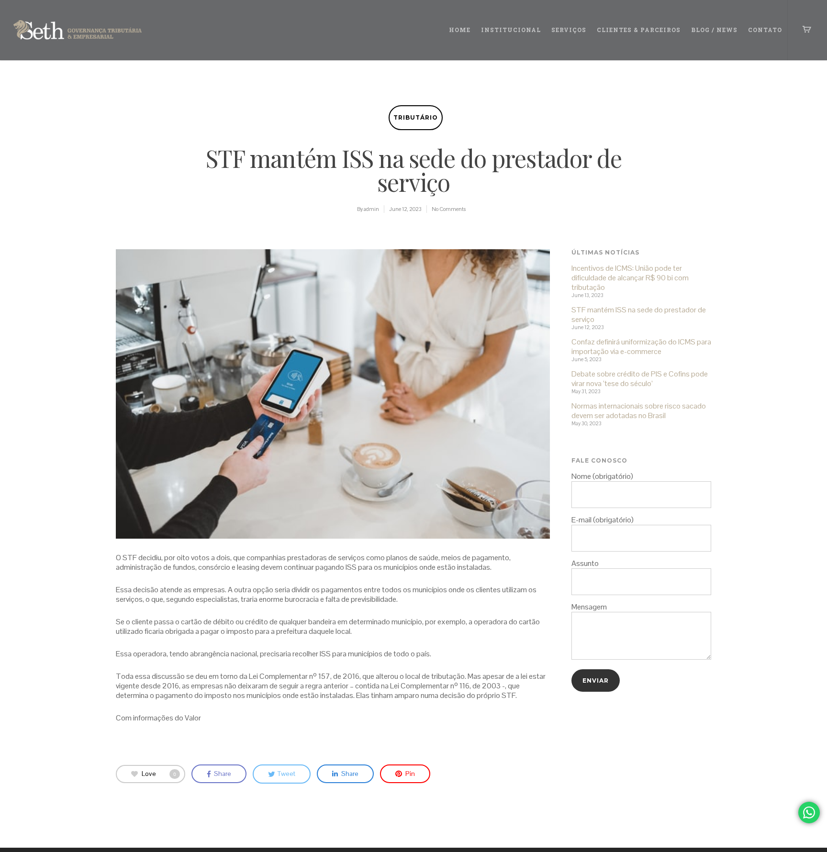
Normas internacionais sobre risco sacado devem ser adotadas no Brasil (638, 410)
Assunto (585, 563)
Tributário (415, 117)
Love (159, 773)
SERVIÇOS (568, 29)
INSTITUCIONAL (511, 29)
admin (371, 209)
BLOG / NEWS (714, 29)
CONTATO (765, 29)
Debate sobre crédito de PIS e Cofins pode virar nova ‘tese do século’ (639, 378)
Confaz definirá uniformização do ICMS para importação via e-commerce (641, 346)
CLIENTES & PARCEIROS (639, 29)
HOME (459, 29)
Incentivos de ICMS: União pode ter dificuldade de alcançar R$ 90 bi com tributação (630, 278)
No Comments (449, 209)
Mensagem (589, 607)
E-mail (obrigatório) (602, 520)
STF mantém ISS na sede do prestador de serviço (638, 314)
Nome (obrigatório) (602, 476)
